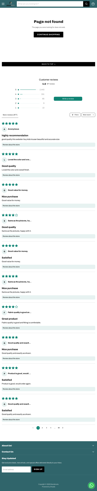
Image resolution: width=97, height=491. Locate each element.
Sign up (38, 469)
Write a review (68, 99)
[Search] (86, 4)
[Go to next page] (63, 428)
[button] (29, 89)
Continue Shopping (48, 35)
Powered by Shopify (48, 487)
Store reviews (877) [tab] (10, 115)
